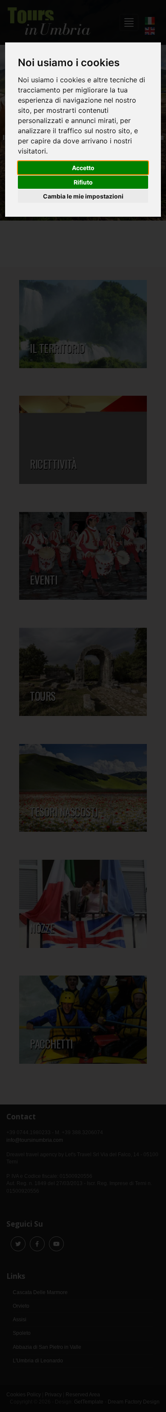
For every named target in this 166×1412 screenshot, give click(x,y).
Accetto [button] (83, 167)
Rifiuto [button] (83, 182)
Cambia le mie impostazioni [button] (83, 196)
